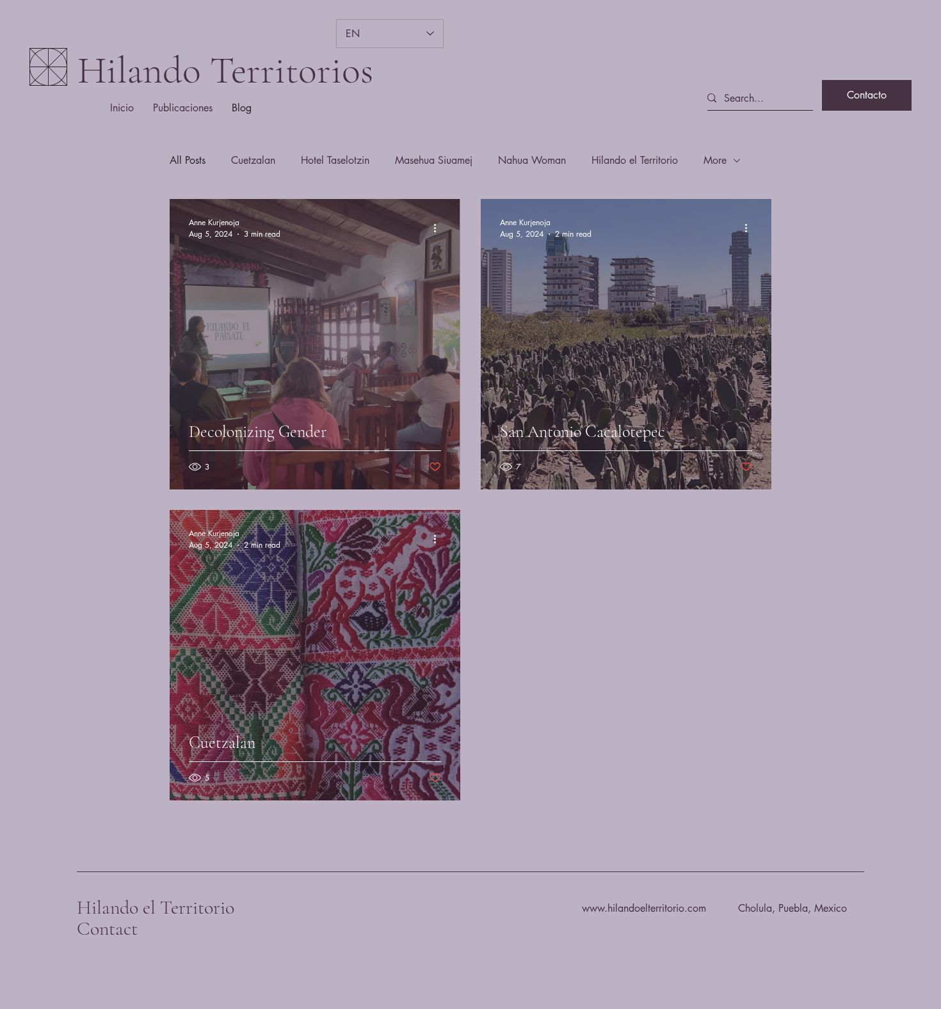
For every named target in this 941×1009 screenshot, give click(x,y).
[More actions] (439, 227)
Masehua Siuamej (433, 160)
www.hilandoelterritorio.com (644, 908)
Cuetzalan (253, 160)
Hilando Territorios (225, 70)
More (715, 160)
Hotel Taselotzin (335, 160)
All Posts (187, 160)
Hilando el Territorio (634, 160)
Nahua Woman (532, 160)
